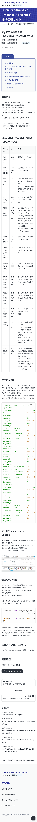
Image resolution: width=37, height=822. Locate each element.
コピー (31, 404)
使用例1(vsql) (12, 72)
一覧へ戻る (18, 690)
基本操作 (10, 24)
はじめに (10, 63)
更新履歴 (10, 87)
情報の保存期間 (12, 80)
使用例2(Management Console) (18, 76)
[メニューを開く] (34, 4)
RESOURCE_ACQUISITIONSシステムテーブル (18, 67)
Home (3, 24)
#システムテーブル (7, 47)
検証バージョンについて (15, 84)
